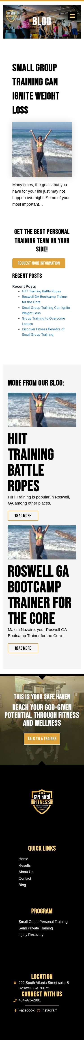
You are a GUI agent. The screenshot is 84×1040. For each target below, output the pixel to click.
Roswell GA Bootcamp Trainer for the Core (40, 595)
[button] (72, 16)
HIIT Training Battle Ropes (41, 291)
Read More (23, 515)
